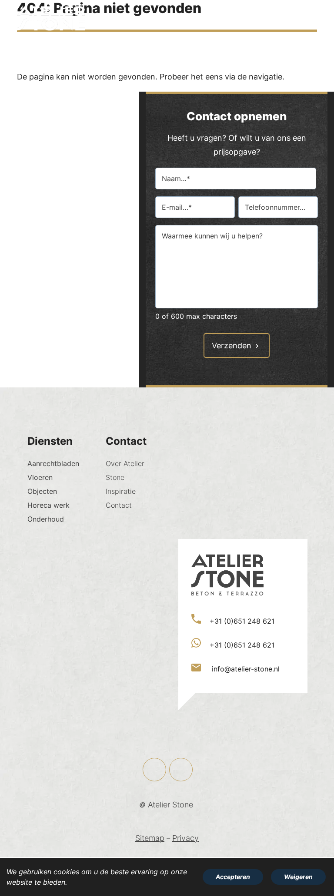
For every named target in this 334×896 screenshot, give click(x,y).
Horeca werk (48, 505)
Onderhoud (45, 519)
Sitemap (149, 838)
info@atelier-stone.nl (245, 669)
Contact (119, 505)
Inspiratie (121, 491)
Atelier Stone (170, 804)
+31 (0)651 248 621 (242, 621)
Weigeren (298, 876)
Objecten (42, 491)
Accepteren (233, 876)
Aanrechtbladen (53, 463)
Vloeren (40, 477)
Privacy (185, 838)
